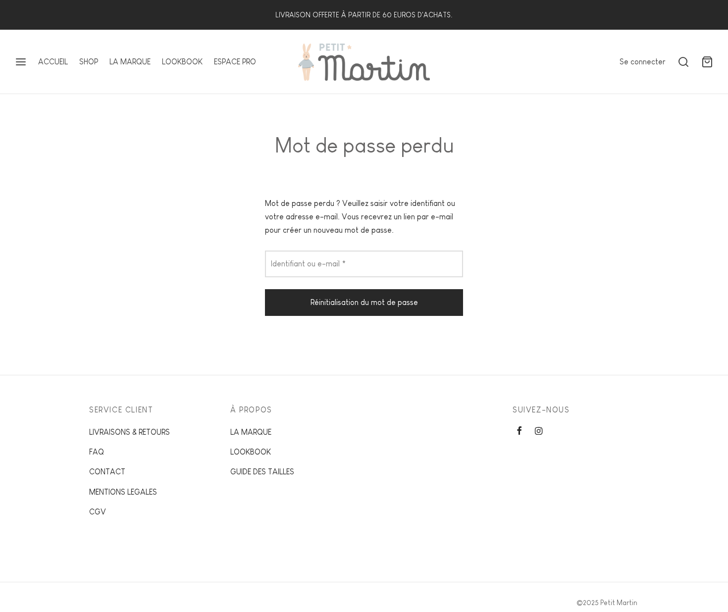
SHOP (88, 61)
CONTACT (107, 471)
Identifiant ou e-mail (311, 263)
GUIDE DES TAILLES (262, 471)
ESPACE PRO (235, 61)
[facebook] (519, 432)
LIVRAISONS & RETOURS (129, 432)
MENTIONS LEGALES (123, 492)
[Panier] (707, 62)
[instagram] (538, 432)
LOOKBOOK (182, 61)
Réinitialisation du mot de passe (364, 302)
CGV (97, 512)
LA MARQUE (130, 61)
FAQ (96, 452)
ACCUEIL (53, 61)
